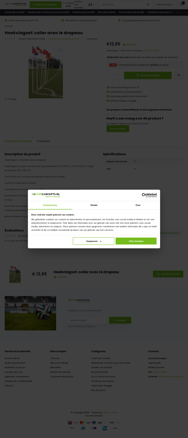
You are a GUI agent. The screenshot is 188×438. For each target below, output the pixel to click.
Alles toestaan (136, 241)
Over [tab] (138, 205)
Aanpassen (92, 241)
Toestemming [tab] (50, 205)
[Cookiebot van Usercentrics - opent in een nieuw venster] (144, 195)
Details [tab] (94, 205)
